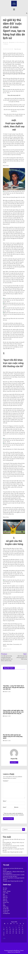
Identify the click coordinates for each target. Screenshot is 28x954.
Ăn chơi (5, 889)
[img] (14, 9)
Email (4, 807)
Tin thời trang (6, 910)
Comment (6, 780)
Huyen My (6, 42)
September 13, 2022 (14, 42)
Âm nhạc (5, 888)
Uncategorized (6, 913)
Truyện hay (5, 911)
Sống (4, 905)
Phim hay (5, 900)
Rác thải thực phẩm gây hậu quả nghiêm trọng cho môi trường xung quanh (12, 736)
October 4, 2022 (7, 691)
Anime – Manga (6, 891)
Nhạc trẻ (5, 899)
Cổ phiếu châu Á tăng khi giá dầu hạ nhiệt (12, 852)
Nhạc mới (5, 897)
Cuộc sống (5, 892)
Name (4, 801)
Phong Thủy (22, 42)
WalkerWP (17, 952)
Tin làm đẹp (6, 908)
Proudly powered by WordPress (11, 950)
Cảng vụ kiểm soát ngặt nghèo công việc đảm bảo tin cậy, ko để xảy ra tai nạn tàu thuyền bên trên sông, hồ (13, 712)
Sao (4, 903)
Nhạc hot (5, 896)
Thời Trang (5, 907)
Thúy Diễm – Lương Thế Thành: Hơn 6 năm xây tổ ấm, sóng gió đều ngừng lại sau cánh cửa (13, 687)
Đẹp (4, 894)
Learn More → (14, 762)
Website (16, 807)
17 (3, 931)
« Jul (4, 938)
